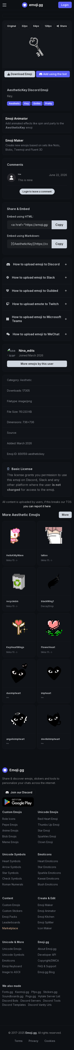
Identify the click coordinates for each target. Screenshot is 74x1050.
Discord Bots (10, 1000)
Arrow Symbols (11, 867)
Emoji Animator (47, 910)
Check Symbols (12, 878)
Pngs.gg (31, 996)
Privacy (33, 1040)
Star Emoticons (47, 867)
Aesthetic (14, 103)
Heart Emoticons (48, 861)
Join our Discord (21, 792)
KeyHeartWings (15, 647)
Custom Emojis (11, 905)
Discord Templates (14, 1004)
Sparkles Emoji (47, 836)
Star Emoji (44, 830)
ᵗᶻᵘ (19, 175)
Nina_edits (27, 350)
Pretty (48, 103)
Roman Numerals (12, 884)
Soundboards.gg (12, 996)
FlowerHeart (48, 647)
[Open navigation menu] (4, 5)
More (65, 514)
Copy (59, 225)
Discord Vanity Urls (40, 1004)
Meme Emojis (10, 842)
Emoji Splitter (46, 922)
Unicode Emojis (11, 948)
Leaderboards (11, 922)
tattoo (44, 555)
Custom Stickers (12, 910)
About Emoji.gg (47, 948)
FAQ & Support (47, 966)
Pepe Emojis (10, 824)
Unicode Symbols (13, 954)
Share (63, 26)
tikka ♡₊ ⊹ (12, 560)
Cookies (49, 1040)
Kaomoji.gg (22, 991)
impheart (46, 693)
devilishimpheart (50, 739)
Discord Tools (52, 1000)
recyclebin (12, 601)
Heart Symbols (11, 861)
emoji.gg (35, 5)
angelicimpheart (15, 739)
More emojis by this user (37, 363)
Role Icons (8, 818)
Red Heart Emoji (48, 818)
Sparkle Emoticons (49, 872)
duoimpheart (13, 693)
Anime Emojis (10, 830)
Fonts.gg (7, 991)
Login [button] (65, 4)
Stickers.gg (50, 991)
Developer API (47, 954)
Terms (18, 1040)
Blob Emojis (9, 836)
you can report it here (37, 506)
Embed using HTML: (20, 216)
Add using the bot (55, 74)
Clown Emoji (45, 842)
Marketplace (10, 928)
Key (26, 103)
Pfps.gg (36, 991)
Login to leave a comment (37, 191)
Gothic (37, 103)
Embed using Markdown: (23, 235)
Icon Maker (45, 928)
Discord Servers (30, 1000)
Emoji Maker (45, 905)
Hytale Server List (49, 996)
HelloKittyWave (15, 555)
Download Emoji (21, 74)
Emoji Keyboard (12, 966)
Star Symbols (10, 872)
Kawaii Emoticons (48, 878)
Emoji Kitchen (46, 916)
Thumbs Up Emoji (48, 824)
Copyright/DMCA (48, 960)
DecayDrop (47, 606)
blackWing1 (47, 601)
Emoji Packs (9, 916)
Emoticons (8, 960)
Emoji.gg (16, 770)
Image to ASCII (11, 972)
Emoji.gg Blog (46, 972)
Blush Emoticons (48, 884)
